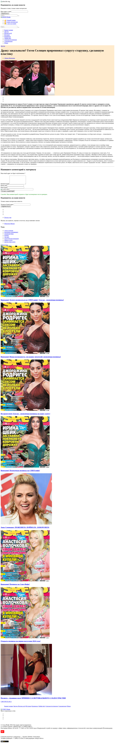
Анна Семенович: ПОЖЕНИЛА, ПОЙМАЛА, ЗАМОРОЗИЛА (25, 527)
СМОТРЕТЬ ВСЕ (6, 701)
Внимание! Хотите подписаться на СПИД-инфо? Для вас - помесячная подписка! (32, 300)
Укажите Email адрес (7, 204)
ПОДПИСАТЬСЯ (5, 206)
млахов (6, 235)
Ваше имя (4, 185)
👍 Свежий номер (10, 20)
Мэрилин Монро (9, 223)
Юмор (6, 43)
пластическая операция (11, 238)
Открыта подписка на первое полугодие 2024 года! (21, 641)
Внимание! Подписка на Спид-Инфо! (15, 584)
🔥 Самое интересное (11, 22)
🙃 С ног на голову (10, 23)
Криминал (7, 36)
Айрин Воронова (9, 58)
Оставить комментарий (7, 191)
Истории (7, 35)
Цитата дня (7, 217)
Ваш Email (4, 187)
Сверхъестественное (10, 39)
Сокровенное (8, 41)
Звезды (6, 31)
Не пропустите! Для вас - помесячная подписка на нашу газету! (25, 414)
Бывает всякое (8, 30)
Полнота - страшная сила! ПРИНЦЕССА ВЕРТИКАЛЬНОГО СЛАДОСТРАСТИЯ (33, 698)
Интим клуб (8, 33)
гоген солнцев (8, 230)
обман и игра (8, 240)
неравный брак (9, 234)
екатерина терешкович (11, 232)
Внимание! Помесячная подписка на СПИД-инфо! (20, 470)
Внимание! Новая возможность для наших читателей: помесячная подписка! (31, 357)
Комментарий (5, 184)
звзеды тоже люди (9, 242)
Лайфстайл (7, 38)
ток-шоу (6, 237)
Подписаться (5, 13)
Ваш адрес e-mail (6, 11)
